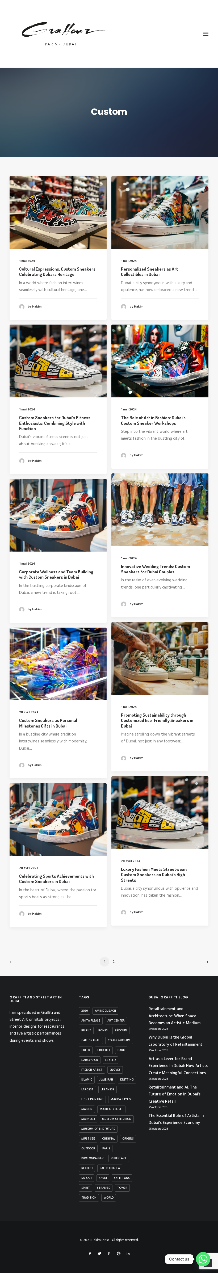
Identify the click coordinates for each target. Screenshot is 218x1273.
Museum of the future (98, 1129)
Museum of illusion (116, 1119)
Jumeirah (106, 1079)
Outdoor (88, 1148)
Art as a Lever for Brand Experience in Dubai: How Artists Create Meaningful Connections (178, 1066)
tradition (89, 1197)
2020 (84, 1011)
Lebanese (107, 1089)
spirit (85, 1188)
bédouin (121, 1030)
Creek (85, 1050)
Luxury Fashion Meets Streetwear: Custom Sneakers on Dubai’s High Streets (154, 874)
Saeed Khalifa (110, 1168)
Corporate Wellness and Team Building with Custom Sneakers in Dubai (56, 574)
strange (103, 1188)
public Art (119, 1158)
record (87, 1168)
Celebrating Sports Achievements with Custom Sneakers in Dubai (56, 878)
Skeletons (122, 1178)
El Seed (110, 1060)
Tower (122, 1188)
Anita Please (90, 1020)
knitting (127, 1079)
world (109, 1197)
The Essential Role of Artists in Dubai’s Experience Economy (176, 1119)
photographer (92, 1158)
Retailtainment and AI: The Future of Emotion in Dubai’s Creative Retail (174, 1094)
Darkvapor (89, 1060)
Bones (103, 1030)
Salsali (86, 1178)
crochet (103, 1050)
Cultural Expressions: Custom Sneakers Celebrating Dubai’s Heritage (57, 271)
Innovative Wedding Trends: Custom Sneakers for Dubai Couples (155, 569)
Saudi (103, 1178)
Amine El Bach (105, 1011)
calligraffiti (90, 1040)
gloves (115, 1070)
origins (128, 1138)
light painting (92, 1099)
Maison (87, 1109)
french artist (92, 1070)
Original (108, 1138)
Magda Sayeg (121, 1099)
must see (88, 1138)
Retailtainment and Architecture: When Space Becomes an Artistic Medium (174, 1016)
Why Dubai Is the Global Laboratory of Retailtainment (175, 1041)
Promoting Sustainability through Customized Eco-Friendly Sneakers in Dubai (157, 720)
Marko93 (88, 1119)
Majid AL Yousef (111, 1109)
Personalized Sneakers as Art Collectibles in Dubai (149, 271)
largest (87, 1089)
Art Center (116, 1020)
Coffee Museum (119, 1040)
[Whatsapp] (203, 1259)
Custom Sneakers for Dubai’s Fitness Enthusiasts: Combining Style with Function (54, 423)
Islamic (86, 1079)
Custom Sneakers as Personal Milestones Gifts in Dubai (48, 722)
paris (106, 1148)
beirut (86, 1030)
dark (121, 1050)
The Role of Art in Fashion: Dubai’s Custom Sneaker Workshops (153, 420)
